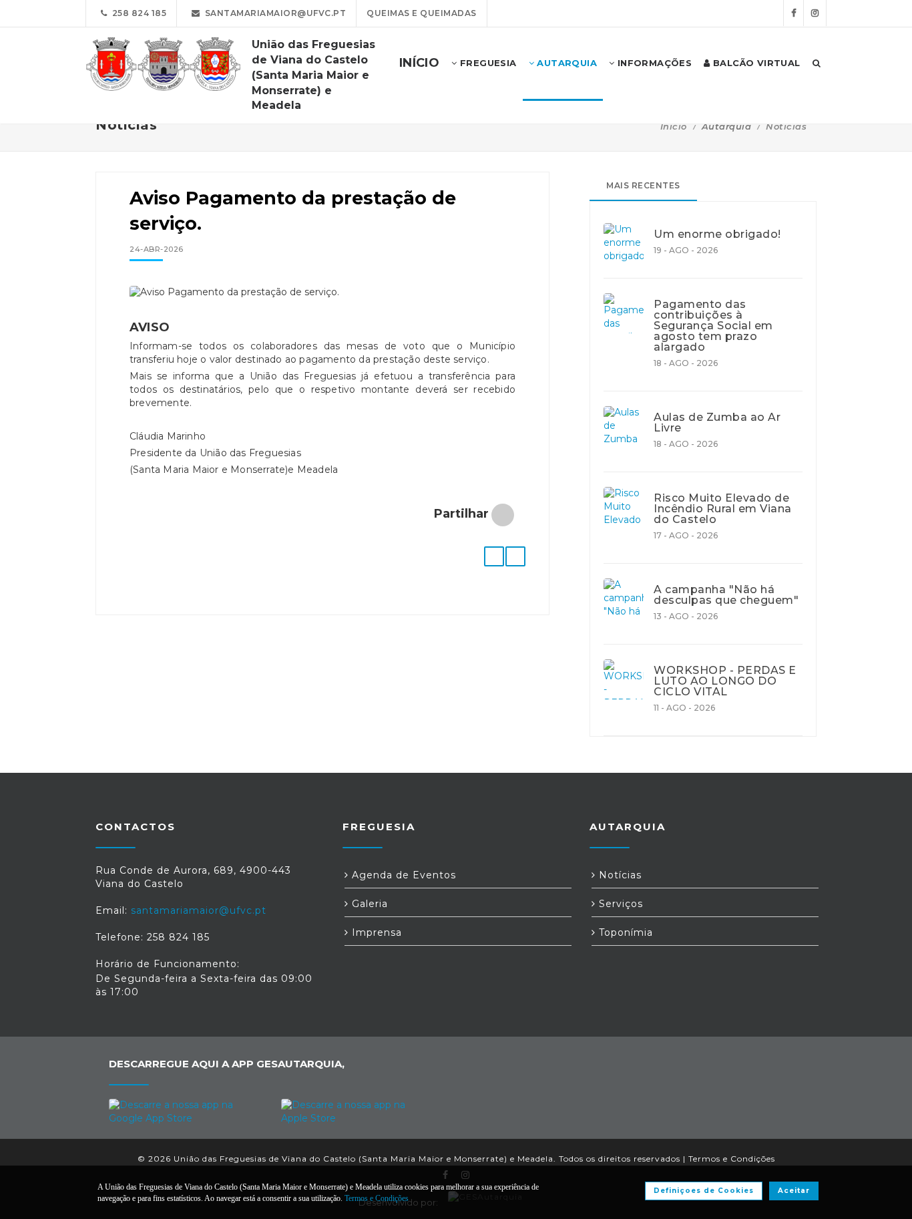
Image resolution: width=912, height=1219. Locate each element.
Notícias (786, 126)
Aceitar (794, 1190)
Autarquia (565, 62)
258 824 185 (137, 13)
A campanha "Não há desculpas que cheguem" (726, 595)
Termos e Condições (731, 1159)
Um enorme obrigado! (717, 234)
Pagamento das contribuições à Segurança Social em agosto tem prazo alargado (713, 326)
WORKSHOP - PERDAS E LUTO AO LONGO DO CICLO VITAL (725, 681)
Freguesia (487, 62)
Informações (653, 62)
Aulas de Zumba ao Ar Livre (717, 422)
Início (673, 126)
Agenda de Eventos (402, 875)
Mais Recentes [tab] (643, 185)
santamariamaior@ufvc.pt (273, 13)
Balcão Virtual (755, 62)
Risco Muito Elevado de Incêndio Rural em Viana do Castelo (723, 509)
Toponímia (624, 932)
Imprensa (375, 932)
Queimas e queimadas (422, 13)
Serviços (619, 904)
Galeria (368, 904)
